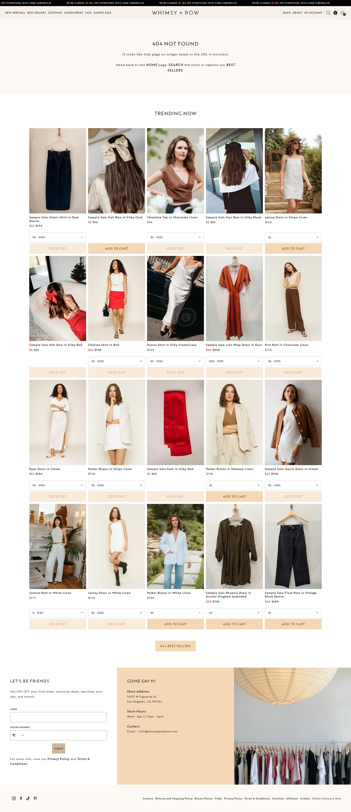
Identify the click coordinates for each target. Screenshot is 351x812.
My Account (313, 12)
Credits (305, 798)
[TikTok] (27, 798)
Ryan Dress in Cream (44, 469)
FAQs (218, 798)
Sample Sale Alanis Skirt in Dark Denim (54, 219)
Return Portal (204, 798)
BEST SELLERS (36, 12)
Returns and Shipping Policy (174, 798)
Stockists (278, 798)
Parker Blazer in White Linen (169, 593)
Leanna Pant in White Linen (50, 593)
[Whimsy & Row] (175, 13)
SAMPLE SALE (102, 12)
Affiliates (292, 798)
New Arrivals (15, 12)
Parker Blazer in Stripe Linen (110, 469)
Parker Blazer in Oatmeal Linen (230, 469)
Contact (148, 798)
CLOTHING (55, 12)
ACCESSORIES (73, 12)
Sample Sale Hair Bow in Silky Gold (115, 217)
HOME (151, 64)
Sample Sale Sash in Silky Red (170, 469)
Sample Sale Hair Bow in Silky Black (233, 217)
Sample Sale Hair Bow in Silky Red (55, 345)
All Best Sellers (175, 646)
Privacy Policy (59, 759)
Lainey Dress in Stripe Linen (286, 217)
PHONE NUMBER (20, 727)
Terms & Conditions (257, 798)
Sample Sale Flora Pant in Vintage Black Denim (291, 594)
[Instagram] (13, 798)
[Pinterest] (35, 798)
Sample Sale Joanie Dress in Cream (291, 469)
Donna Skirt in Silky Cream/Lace (172, 345)
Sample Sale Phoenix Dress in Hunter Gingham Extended (228, 594)
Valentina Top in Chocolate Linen (172, 217)
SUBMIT (58, 748)
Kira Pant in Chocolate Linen (287, 345)
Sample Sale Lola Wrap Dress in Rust (234, 345)
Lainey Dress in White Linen (109, 593)
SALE (88, 12)
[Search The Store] (328, 13)
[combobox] (17, 735)
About (297, 12)
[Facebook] (20, 798)
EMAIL (13, 709)
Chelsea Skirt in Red (103, 345)
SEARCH (176, 64)
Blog (287, 12)
